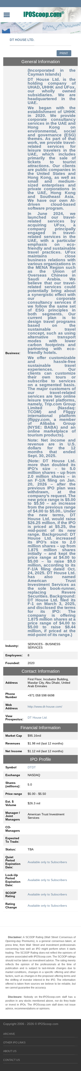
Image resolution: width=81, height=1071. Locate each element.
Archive (9, 1034)
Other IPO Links (14, 1042)
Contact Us (11, 1060)
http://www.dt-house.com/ (45, 706)
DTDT (32, 767)
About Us (9, 1051)
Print (64, 53)
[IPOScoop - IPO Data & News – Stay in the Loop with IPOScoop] (44, 14)
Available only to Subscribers (47, 862)
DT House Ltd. (38, 717)
